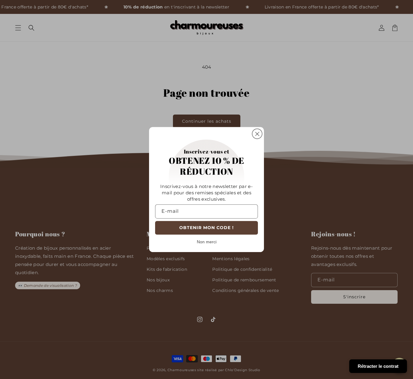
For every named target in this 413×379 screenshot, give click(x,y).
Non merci (206, 241)
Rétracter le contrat (378, 366)
